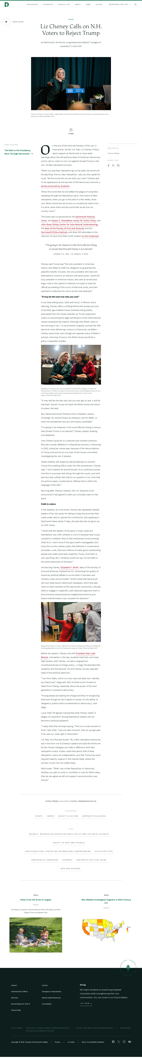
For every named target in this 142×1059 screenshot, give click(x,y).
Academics (48, 4)
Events (39, 816)
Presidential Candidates (45, 860)
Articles (71, 19)
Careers (45, 985)
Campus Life (64, 4)
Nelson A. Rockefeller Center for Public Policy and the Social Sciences (69, 834)
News (88, 4)
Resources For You (118, 4)
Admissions (32, 4)
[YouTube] (129, 1042)
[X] (118, 1042)
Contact (14, 985)
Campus (50, 816)
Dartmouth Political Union (91, 860)
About (78, 4)
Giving (99, 4)
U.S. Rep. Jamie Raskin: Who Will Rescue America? (94, 1028)
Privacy (57, 1042)
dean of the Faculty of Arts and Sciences (64, 228)
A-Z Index (71, 1042)
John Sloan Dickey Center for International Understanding (69, 224)
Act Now (85, 1003)
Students (67, 860)
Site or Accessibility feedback (93, 1042)
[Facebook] (113, 1042)
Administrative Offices (19, 991)
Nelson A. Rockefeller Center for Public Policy (73, 220)
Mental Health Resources (51, 998)
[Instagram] (124, 1042)
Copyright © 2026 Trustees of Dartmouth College (29, 1042)
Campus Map (16, 1010)
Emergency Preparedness (51, 991)
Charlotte (51, 801)
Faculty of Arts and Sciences (69, 843)
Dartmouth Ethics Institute (54, 232)
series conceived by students (55, 186)
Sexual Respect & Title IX (20, 1004)
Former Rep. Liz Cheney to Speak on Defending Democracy (47, 1028)
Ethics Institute (104, 851)
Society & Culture (68, 816)
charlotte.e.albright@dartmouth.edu (83, 801)
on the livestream (90, 236)
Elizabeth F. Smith (70, 567)
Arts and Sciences (70, 869)
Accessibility (47, 1004)
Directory (14, 998)
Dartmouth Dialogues (94, 816)
